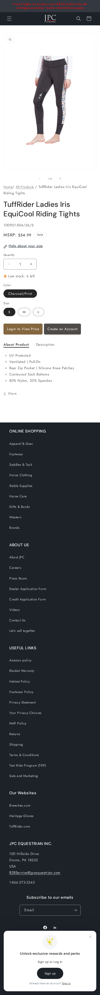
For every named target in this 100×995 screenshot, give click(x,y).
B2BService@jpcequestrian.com (34, 872)
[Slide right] (60, 179)
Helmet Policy (19, 681)
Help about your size (26, 245)
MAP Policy (18, 723)
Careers (15, 567)
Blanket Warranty (21, 670)
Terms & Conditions (24, 755)
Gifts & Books (19, 506)
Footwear (16, 454)
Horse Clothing (20, 475)
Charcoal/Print (20, 293)
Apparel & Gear (21, 443)
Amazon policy (20, 660)
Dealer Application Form (28, 588)
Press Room (18, 578)
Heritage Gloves (21, 816)
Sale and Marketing (23, 776)
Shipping (16, 744)
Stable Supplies (21, 485)
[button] (78, 18)
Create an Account (62, 329)
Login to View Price (23, 329)
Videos (14, 609)
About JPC (16, 557)
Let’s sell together (22, 630)
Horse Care (18, 496)
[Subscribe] (75, 910)
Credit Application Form (27, 599)
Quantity (9, 255)
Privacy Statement (22, 702)
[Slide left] (40, 179)
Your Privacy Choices (25, 712)
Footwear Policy (21, 692)
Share (12, 393)
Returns (14, 734)
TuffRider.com (19, 826)
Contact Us (17, 620)
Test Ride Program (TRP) (27, 765)
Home (7, 186)
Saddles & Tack (20, 464)
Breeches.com (19, 805)
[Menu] (9, 18)
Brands (14, 527)
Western (15, 517)
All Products (25, 186)
